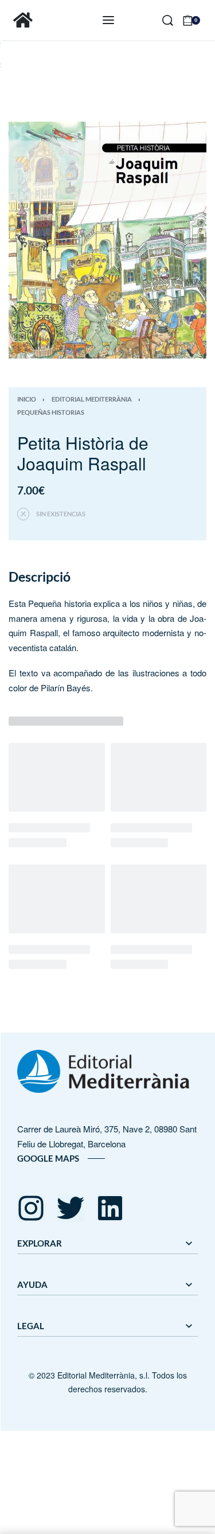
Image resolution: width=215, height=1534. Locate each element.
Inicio (26, 399)
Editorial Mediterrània (92, 399)
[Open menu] (108, 20)
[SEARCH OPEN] (168, 20)
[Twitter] (70, 1208)
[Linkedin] (110, 1208)
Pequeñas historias (50, 412)
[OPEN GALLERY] (107, 240)
